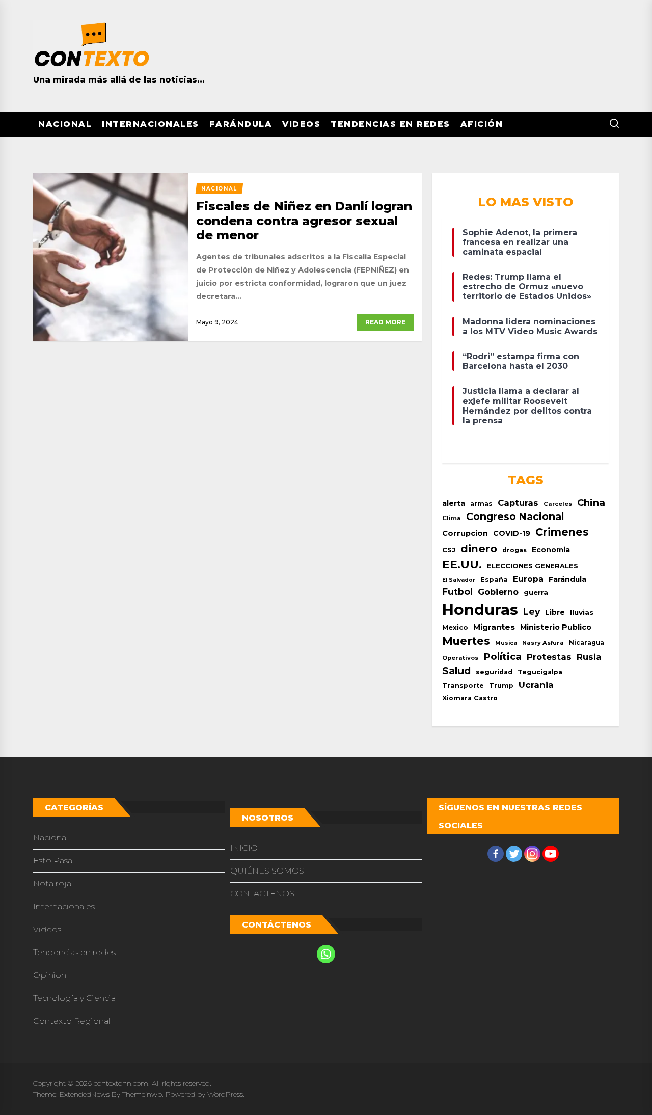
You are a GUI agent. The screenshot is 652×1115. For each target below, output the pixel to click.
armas (481, 503)
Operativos (460, 657)
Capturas (518, 503)
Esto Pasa (52, 860)
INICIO (244, 848)
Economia (551, 549)
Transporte (463, 685)
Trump (501, 685)
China (591, 502)
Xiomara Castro (470, 698)
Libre (555, 612)
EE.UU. (462, 565)
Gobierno (498, 592)
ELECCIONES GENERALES (532, 566)
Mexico (455, 627)
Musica (506, 643)
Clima (451, 518)
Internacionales (150, 124)
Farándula (241, 124)
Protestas (549, 656)
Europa (528, 579)
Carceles (558, 503)
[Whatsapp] (326, 954)
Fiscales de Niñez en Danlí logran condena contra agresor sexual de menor (304, 221)
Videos (301, 124)
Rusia (589, 656)
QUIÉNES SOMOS (267, 871)
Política (502, 656)
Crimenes (562, 532)
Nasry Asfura (543, 642)
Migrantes (494, 627)
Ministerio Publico (555, 627)
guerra (536, 592)
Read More (385, 322)
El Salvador (458, 580)
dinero (478, 548)
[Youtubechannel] (550, 854)
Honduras (480, 609)
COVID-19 (511, 533)
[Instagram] (532, 854)
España (494, 579)
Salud (456, 671)
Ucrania (536, 684)
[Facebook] (495, 854)
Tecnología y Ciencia (74, 998)
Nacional (65, 124)
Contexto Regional (72, 1021)
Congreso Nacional (515, 516)
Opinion (49, 975)
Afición (481, 124)
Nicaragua (586, 642)
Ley (531, 611)
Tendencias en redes (390, 124)
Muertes (466, 640)
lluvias (581, 612)
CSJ (448, 550)
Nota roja (52, 883)
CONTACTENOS (262, 894)
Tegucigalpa (540, 672)
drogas (514, 550)
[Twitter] (514, 854)
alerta (453, 503)
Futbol (457, 591)
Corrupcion (465, 533)
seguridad (494, 672)
